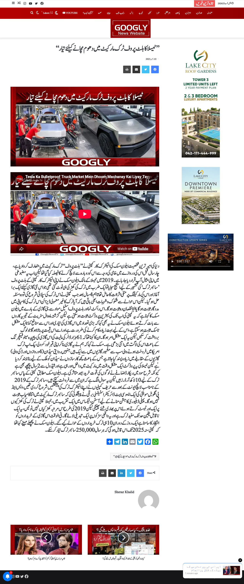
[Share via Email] (136, 69)
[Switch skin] (37, 13)
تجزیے (141, 13)
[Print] (127, 69)
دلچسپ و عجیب (120, 13)
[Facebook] (42, 3)
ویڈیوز (109, 13)
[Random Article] (19, 3)
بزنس (131, 13)
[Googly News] (122, 28)
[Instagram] (25, 3)
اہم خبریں (188, 13)
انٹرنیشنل (167, 13)
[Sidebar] (13, 3)
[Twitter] (36, 3)
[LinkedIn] (121, 473)
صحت (99, 13)
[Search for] (32, 13)
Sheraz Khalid (124, 492)
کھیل (149, 13)
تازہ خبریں (199, 13)
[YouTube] (30, 3)
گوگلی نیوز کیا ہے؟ (88, 13)
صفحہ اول (209, 13)
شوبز (158, 13)
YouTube (71, 13)
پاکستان (178, 13)
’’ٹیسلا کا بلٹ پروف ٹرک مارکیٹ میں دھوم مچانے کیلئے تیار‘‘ (134, 456)
